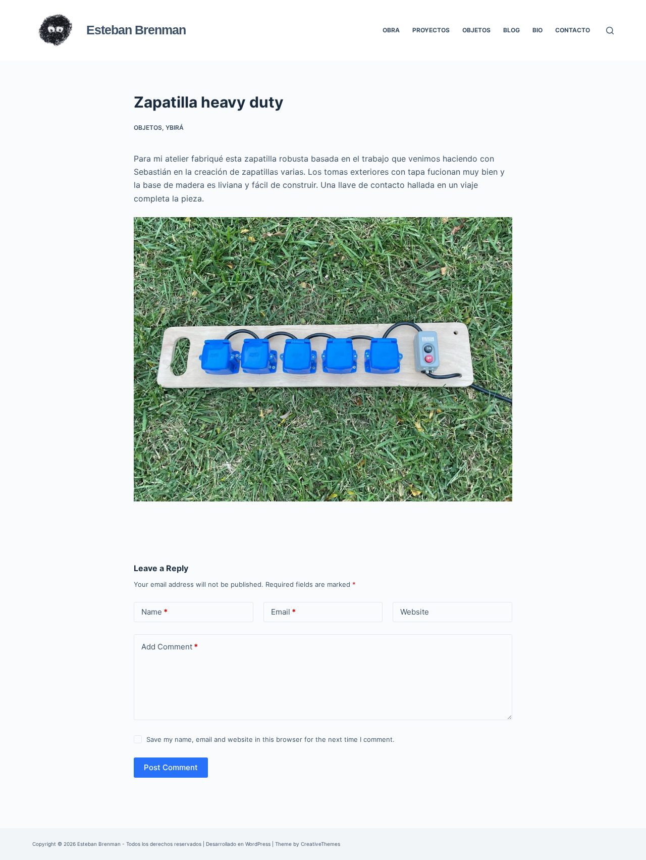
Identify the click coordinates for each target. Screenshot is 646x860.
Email (283, 612)
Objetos (476, 30)
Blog (511, 30)
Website (414, 612)
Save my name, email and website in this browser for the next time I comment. (270, 739)
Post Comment (171, 767)
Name (154, 612)
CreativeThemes (320, 844)
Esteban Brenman (136, 30)
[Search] (610, 30)
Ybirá (175, 127)
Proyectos (431, 30)
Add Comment (169, 646)
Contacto (572, 30)
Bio (537, 30)
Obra (391, 30)
